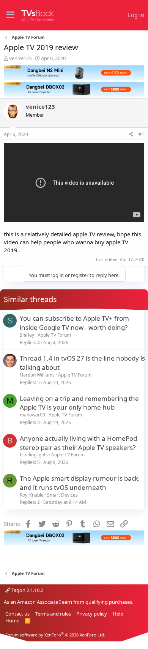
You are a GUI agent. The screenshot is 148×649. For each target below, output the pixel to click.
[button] (10, 15)
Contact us (17, 613)
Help (118, 613)
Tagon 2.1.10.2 (26, 590)
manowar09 (32, 415)
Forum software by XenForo (55, 635)
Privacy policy (91, 613)
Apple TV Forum (54, 335)
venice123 (20, 58)
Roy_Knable (32, 495)
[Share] (131, 134)
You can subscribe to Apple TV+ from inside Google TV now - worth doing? (74, 323)
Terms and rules (53, 613)
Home (12, 620)
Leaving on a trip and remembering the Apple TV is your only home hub (79, 403)
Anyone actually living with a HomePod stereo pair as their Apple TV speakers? (78, 443)
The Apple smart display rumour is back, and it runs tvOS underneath (80, 483)
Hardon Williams (37, 375)
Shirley (27, 335)
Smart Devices (62, 495)
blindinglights (34, 454)
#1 (141, 134)
